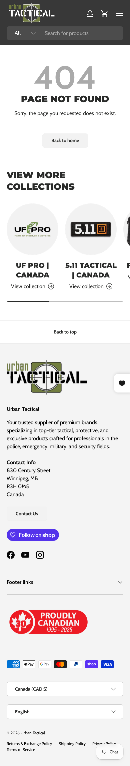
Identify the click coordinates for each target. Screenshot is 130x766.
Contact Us (27, 514)
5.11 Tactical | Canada (91, 270)
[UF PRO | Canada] (32, 229)
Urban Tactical (33, 732)
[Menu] (119, 13)
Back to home (65, 140)
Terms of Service (21, 749)
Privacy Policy (104, 743)
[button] (104, 13)
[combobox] (65, 33)
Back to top (65, 332)
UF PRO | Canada (32, 270)
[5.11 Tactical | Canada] (90, 229)
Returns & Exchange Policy (29, 743)
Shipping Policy (72, 743)
